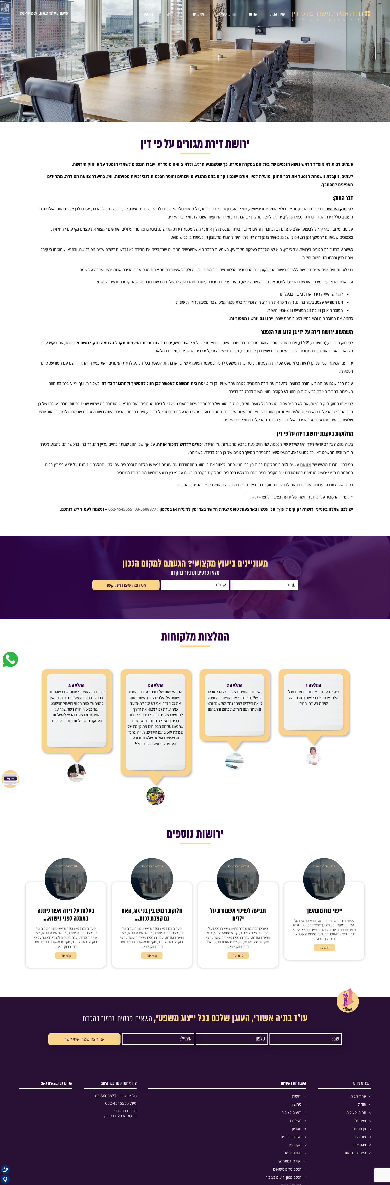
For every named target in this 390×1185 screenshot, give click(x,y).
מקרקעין (295, 1144)
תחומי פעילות (226, 14)
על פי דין (219, 208)
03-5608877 (145, 509)
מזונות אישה (293, 1153)
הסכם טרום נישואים (287, 1169)
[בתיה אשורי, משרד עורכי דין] (331, 20)
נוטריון (297, 1128)
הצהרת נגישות (355, 1153)
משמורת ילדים (291, 1136)
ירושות (297, 1096)
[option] (313, 713)
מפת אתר (359, 1144)
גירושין (297, 1104)
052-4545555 (28, 13)
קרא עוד (324, 947)
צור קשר (148, 14)
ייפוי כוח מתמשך (290, 1161)
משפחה (296, 1120)
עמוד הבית (277, 14)
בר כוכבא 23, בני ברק (120, 1113)
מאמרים (198, 14)
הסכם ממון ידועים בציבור (284, 1177)
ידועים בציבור (292, 1112)
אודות (253, 14)
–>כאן (256, 497)
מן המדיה (173, 14)
